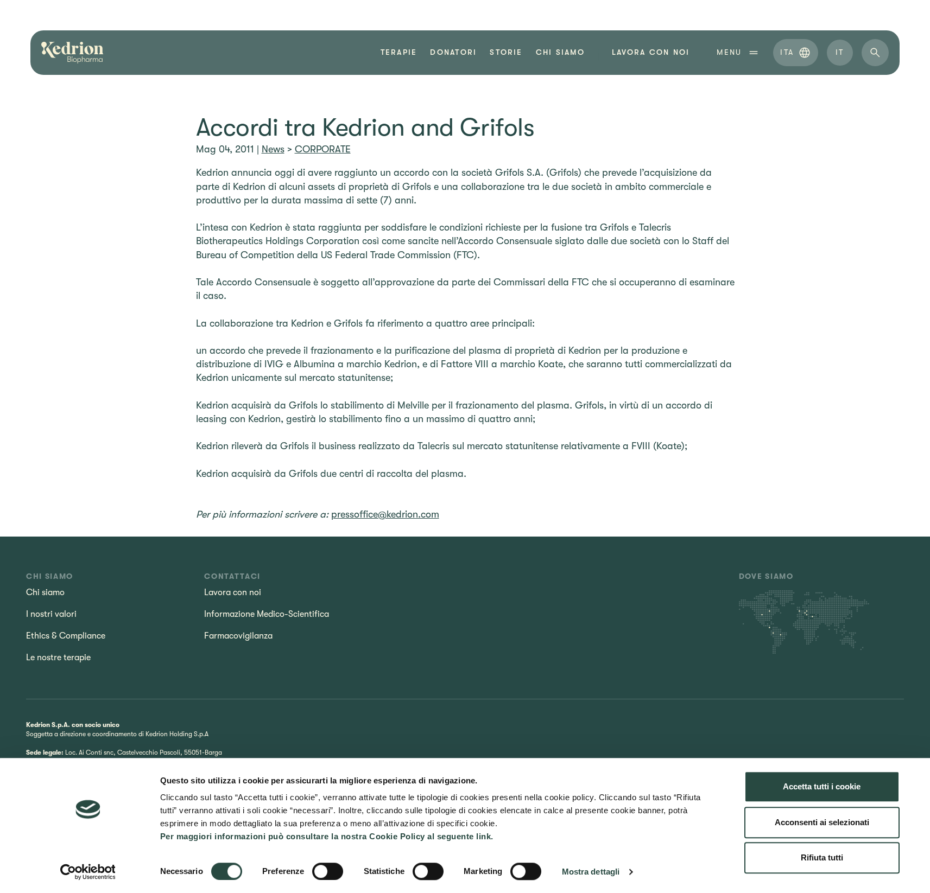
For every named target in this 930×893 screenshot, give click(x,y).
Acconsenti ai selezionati (822, 822)
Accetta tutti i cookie (822, 786)
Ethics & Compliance (65, 636)
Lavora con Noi (650, 52)
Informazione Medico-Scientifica (266, 614)
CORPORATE (323, 149)
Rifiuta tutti (822, 857)
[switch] (327, 871)
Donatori (453, 52)
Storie (506, 52)
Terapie (399, 52)
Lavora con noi (232, 592)
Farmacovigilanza (238, 636)
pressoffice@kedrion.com (385, 514)
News (273, 149)
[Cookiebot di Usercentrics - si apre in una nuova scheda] (87, 872)
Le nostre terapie (58, 657)
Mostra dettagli (591, 871)
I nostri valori (51, 614)
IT (840, 52)
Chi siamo (560, 52)
